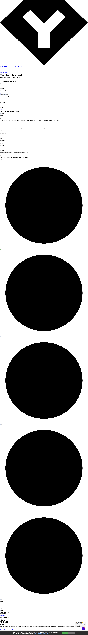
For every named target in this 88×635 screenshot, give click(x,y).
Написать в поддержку (4, 72)
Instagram (9, 629)
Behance (15, 629)
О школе (4, 66)
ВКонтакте (2, 135)
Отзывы (7, 66)
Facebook (5, 629)
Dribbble (12, 629)
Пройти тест (2, 615)
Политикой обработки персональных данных (41, 633)
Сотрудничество (16, 66)
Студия (20, 66)
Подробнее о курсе (3, 93)
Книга (10, 66)
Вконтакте (2, 629)
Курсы (1, 66)
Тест (12, 66)
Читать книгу (2, 606)
